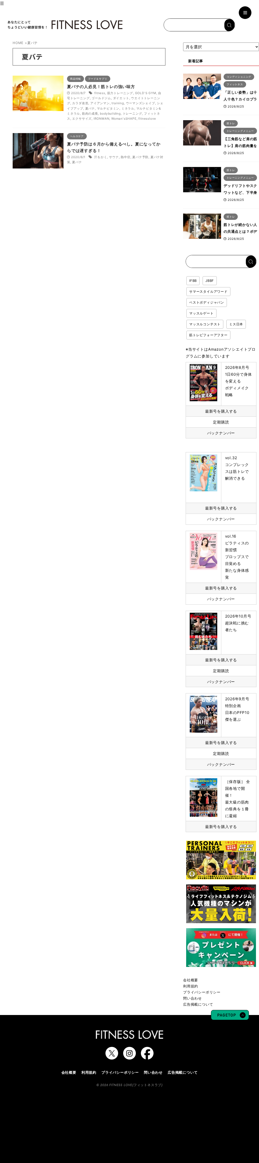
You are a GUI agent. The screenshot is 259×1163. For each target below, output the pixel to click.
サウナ (114, 157)
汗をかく (100, 157)
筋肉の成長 (90, 113)
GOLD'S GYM (145, 93)
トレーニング (132, 113)
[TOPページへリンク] (64, 25)
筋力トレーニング (120, 93)
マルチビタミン (108, 108)
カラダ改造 (80, 103)
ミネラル (127, 108)
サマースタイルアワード (208, 291)
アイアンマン (100, 103)
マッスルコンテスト (205, 324)
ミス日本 (236, 324)
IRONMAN (102, 118)
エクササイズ (82, 118)
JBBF (209, 281)
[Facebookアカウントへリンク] (147, 1057)
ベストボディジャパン (206, 302)
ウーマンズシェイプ (140, 103)
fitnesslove (147, 118)
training (118, 103)
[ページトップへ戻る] (230, 1017)
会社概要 (190, 980)
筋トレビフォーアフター (208, 335)
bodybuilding (110, 113)
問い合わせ (192, 998)
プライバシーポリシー (202, 992)
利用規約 (190, 986)
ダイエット (121, 98)
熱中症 (125, 157)
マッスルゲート (201, 313)
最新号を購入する (221, 411)
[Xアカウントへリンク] (111, 1057)
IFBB (193, 281)
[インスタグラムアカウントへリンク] (129, 1057)
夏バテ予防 (140, 157)
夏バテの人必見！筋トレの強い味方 (101, 86)
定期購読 (221, 422)
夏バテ (90, 108)
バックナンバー (221, 433)
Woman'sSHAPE (124, 118)
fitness (99, 93)
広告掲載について (198, 1004)
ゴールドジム (101, 98)
